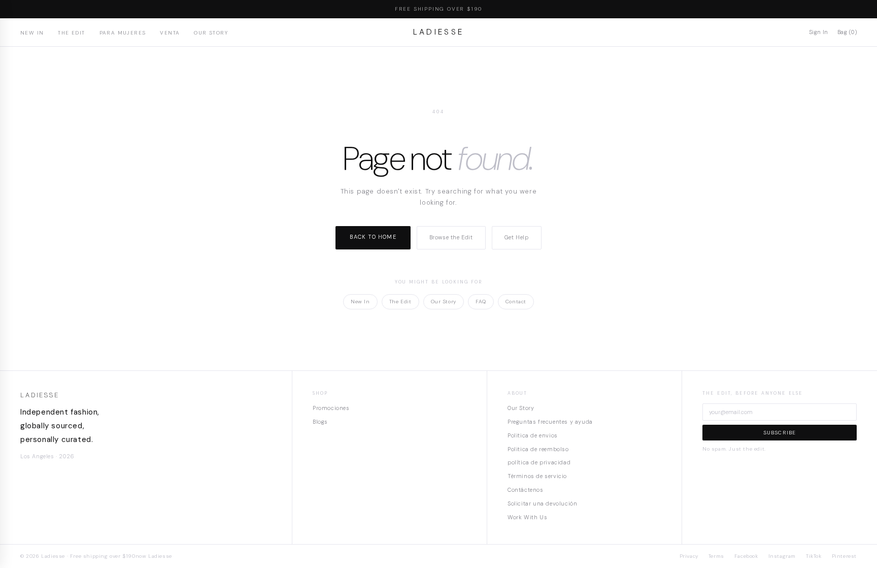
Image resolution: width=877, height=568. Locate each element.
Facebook (746, 556)
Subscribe (779, 432)
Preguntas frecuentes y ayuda (550, 421)
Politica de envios (533, 435)
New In (32, 32)
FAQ (481, 301)
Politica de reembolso (538, 449)
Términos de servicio (537, 476)
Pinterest (844, 556)
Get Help (516, 237)
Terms (716, 556)
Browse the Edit (451, 237)
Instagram (782, 556)
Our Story (211, 32)
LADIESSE (438, 32)
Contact (515, 301)
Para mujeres (122, 32)
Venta (170, 32)
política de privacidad (539, 462)
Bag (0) (847, 32)
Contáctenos (526, 489)
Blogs (320, 421)
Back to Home (373, 236)
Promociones (331, 408)
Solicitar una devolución (542, 503)
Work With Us (527, 517)
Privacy (689, 556)
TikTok (814, 556)
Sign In (818, 32)
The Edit (71, 32)
